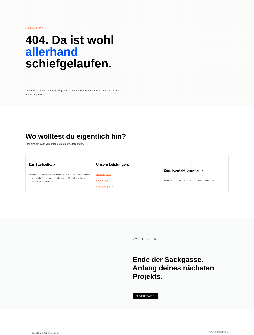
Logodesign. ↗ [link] (104, 180)
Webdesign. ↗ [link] (103, 174)
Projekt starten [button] (145, 296)
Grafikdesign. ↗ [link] (104, 186)
